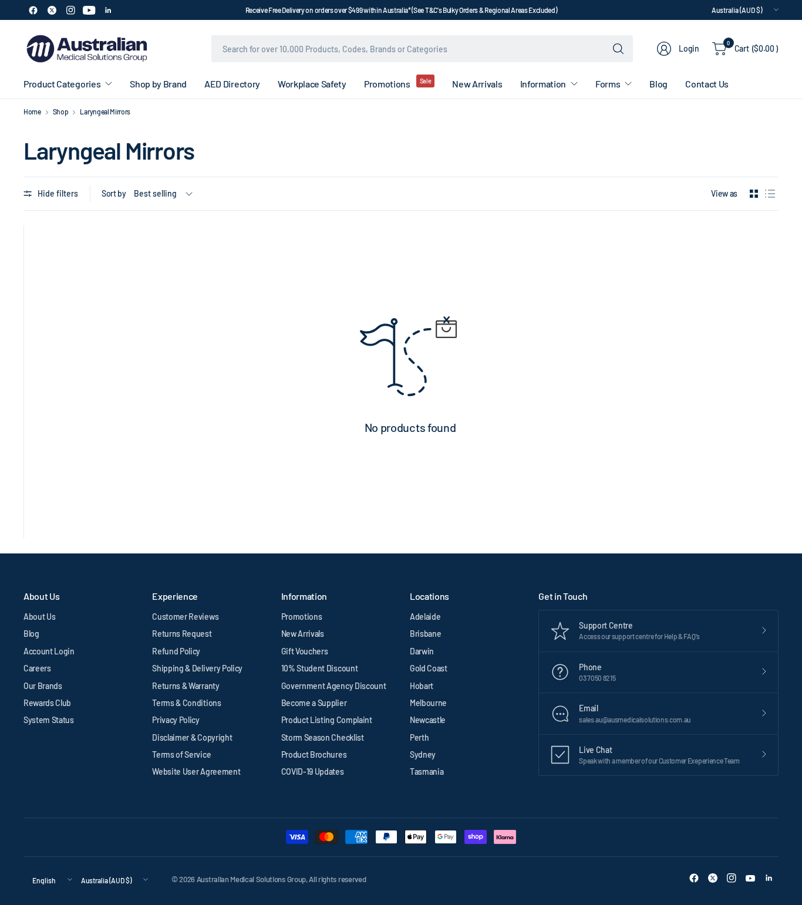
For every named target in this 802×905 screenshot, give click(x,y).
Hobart (421, 686)
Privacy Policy (176, 720)
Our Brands (42, 686)
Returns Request (181, 634)
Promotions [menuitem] (387, 83)
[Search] (618, 48)
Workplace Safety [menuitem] (312, 83)
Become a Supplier (314, 703)
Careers (37, 668)
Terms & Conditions (186, 703)
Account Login (49, 651)
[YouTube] (89, 10)
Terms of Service (181, 754)
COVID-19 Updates (312, 771)
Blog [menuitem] (658, 83)
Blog (31, 634)
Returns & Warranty (185, 686)
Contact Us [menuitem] (707, 83)
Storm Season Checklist (322, 737)
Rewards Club (47, 703)
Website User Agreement (196, 771)
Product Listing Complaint (326, 720)
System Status (48, 720)
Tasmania (426, 771)
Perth (419, 737)
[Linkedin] (108, 10)
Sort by (114, 193)
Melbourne (428, 703)
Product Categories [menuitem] (61, 83)
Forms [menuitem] (607, 83)
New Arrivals (302, 634)
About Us (39, 617)
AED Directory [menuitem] (232, 83)
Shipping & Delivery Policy (197, 668)
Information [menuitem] (543, 83)
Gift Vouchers (304, 651)
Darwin (422, 651)
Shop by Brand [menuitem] (158, 83)
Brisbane (425, 634)
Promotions (301, 617)
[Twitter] (51, 10)
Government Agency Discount (333, 686)
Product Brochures (314, 754)
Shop (61, 111)
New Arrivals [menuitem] (477, 83)
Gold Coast (428, 668)
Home (32, 111)
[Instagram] (70, 10)
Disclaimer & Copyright (192, 737)
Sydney (423, 754)
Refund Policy (176, 651)
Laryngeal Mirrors (105, 111)
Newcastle (428, 720)
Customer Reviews (185, 617)
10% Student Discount (319, 668)
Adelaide (425, 617)
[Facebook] (32, 10)
